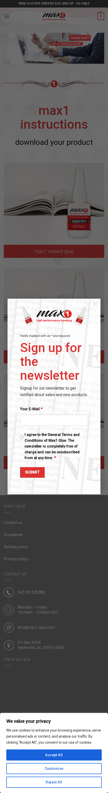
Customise (54, 769)
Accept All (54, 755)
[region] (54, 753)
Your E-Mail (31, 409)
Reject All (54, 782)
